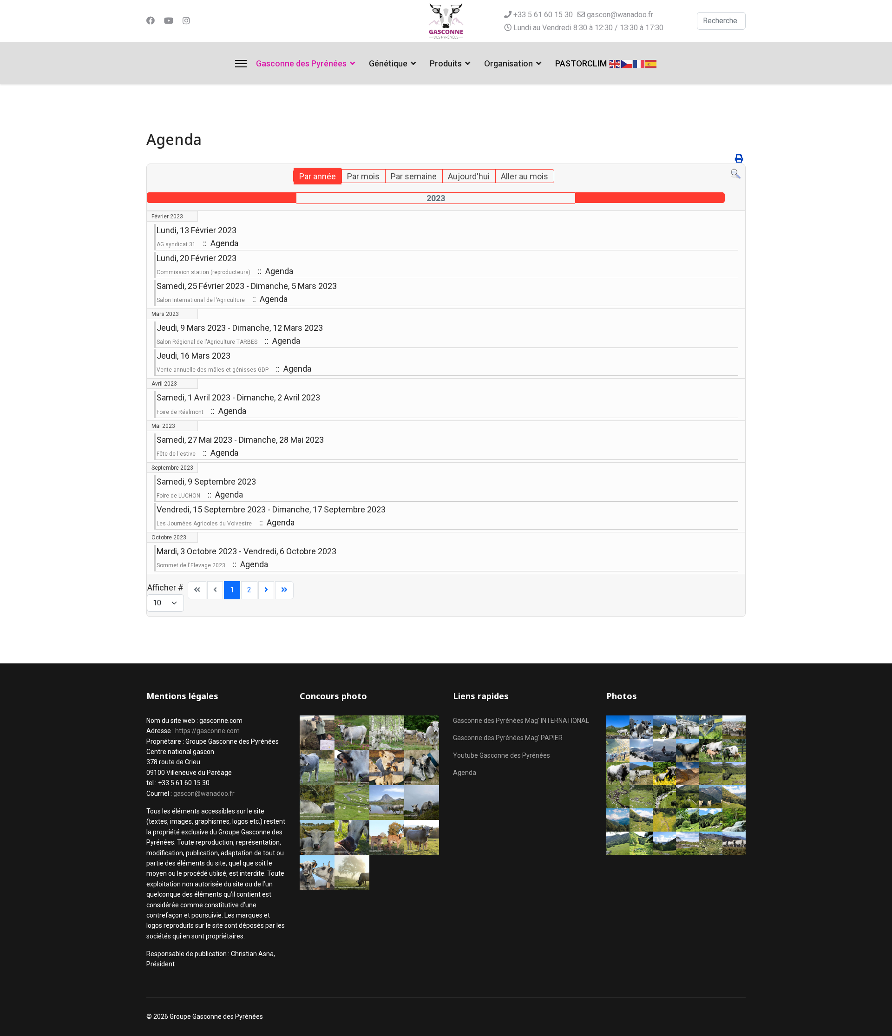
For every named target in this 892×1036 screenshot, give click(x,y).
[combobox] (721, 21)
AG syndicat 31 (176, 244)
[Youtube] (168, 21)
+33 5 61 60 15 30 (543, 14)
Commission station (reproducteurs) (203, 272)
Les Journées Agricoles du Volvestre (204, 523)
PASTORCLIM (581, 63)
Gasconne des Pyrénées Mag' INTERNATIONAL (521, 720)
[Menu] (241, 64)
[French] (639, 63)
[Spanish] (651, 63)
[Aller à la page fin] (284, 590)
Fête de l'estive (176, 454)
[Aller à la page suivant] (266, 590)
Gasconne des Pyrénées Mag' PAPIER (508, 737)
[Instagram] (186, 21)
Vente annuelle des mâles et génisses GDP (213, 370)
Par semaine (414, 176)
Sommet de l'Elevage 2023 (191, 565)
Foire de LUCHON (178, 495)
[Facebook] (150, 21)
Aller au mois (524, 176)
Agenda (464, 772)
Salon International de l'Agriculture (201, 300)
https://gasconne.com (207, 730)
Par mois (363, 176)
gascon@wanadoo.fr (620, 14)
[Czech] (627, 63)
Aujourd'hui (469, 176)
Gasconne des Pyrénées (301, 63)
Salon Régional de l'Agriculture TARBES (207, 342)
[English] (615, 63)
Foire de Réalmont (180, 412)
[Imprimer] (739, 159)
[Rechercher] (736, 174)
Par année (317, 176)
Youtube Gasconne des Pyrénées (501, 755)
